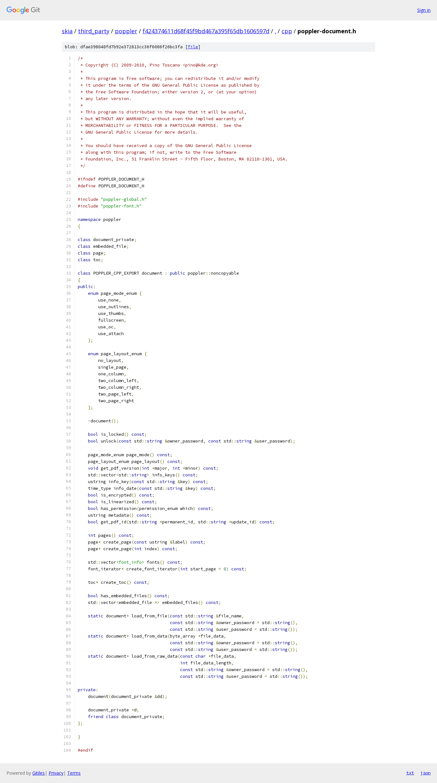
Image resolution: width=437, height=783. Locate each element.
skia (67, 31)
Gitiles (38, 773)
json (425, 773)
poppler (126, 31)
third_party (93, 31)
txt (410, 773)
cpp (287, 31)
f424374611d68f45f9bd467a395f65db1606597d (206, 31)
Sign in (424, 10)
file (193, 47)
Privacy (56, 773)
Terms (74, 773)
